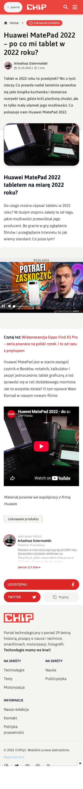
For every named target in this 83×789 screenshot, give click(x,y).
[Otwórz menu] (75, 7)
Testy (8, 678)
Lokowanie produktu (47, 23)
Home (14, 23)
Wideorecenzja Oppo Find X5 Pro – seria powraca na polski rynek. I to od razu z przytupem (41, 344)
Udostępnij (17, 584)
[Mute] (9, 306)
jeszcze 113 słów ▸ (29, 567)
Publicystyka (55, 678)
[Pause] (3, 306)
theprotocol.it (14, 757)
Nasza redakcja (16, 709)
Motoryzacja (14, 687)
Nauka (50, 670)
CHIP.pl (20, 750)
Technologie (14, 670)
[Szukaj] (66, 7)
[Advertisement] (41, 778)
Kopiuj (63, 597)
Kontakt (10, 718)
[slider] (20, 307)
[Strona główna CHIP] (36, 7)
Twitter (14, 597)
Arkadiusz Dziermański (31, 63)
